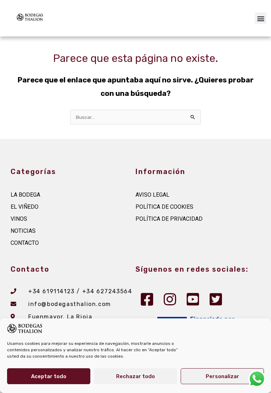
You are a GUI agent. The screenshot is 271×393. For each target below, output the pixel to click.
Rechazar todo (135, 376)
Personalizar (222, 376)
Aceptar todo (48, 376)
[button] (260, 18)
